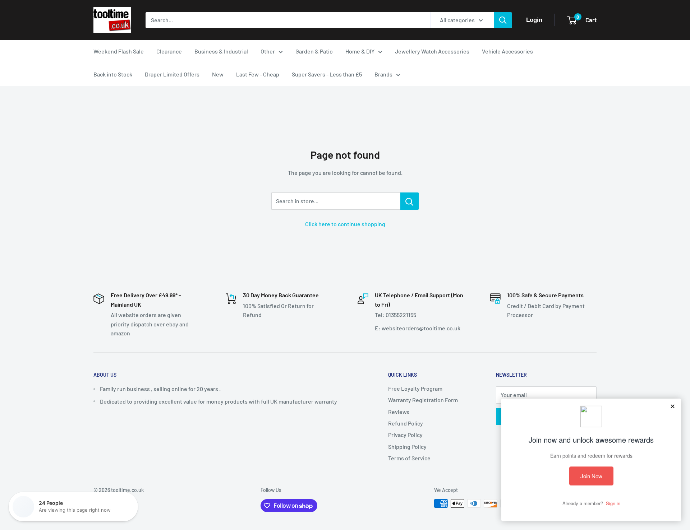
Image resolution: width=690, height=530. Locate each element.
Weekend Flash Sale (118, 51)
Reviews (398, 411)
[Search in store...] (409, 201)
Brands (383, 74)
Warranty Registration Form (423, 399)
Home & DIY (359, 51)
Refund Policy (405, 423)
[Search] (503, 20)
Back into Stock (112, 74)
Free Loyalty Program (415, 388)
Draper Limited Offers (172, 74)
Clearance (169, 51)
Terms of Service (409, 458)
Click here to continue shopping (345, 223)
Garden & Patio (314, 51)
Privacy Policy (405, 434)
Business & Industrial (221, 51)
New (218, 74)
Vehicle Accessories (507, 51)
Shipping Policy (407, 446)
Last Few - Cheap (257, 74)
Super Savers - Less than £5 (327, 74)
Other (268, 51)
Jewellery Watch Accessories (432, 51)
